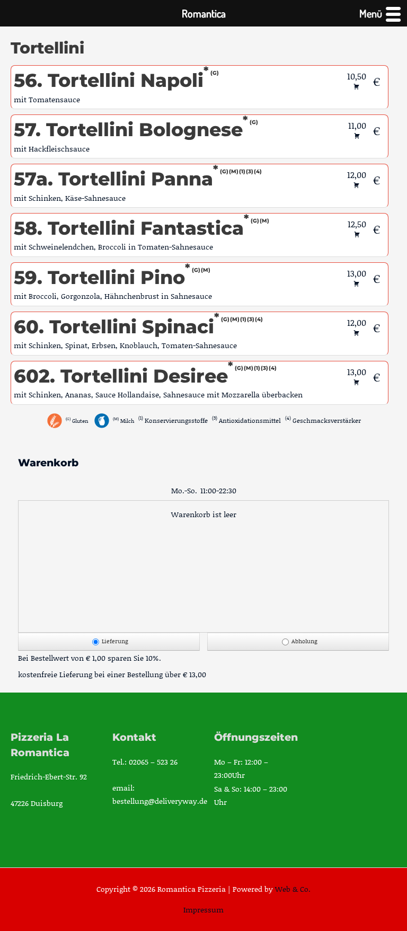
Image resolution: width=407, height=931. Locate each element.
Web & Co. (293, 888)
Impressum (203, 909)
